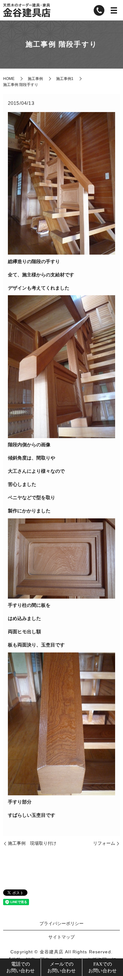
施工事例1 (64, 78)
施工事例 (35, 78)
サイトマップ (61, 936)
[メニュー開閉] (114, 10)
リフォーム (104, 843)
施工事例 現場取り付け (32, 843)
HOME (9, 78)
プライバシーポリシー (61, 923)
